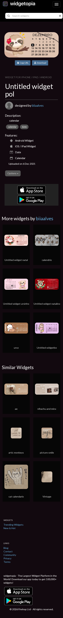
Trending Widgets (13, 524)
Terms (7, 561)
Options (12, 173)
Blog (6, 547)
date (24, 126)
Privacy (7, 558)
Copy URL (24, 62)
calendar (12, 126)
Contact (8, 551)
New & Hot (10, 528)
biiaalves (38, 105)
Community (10, 554)
